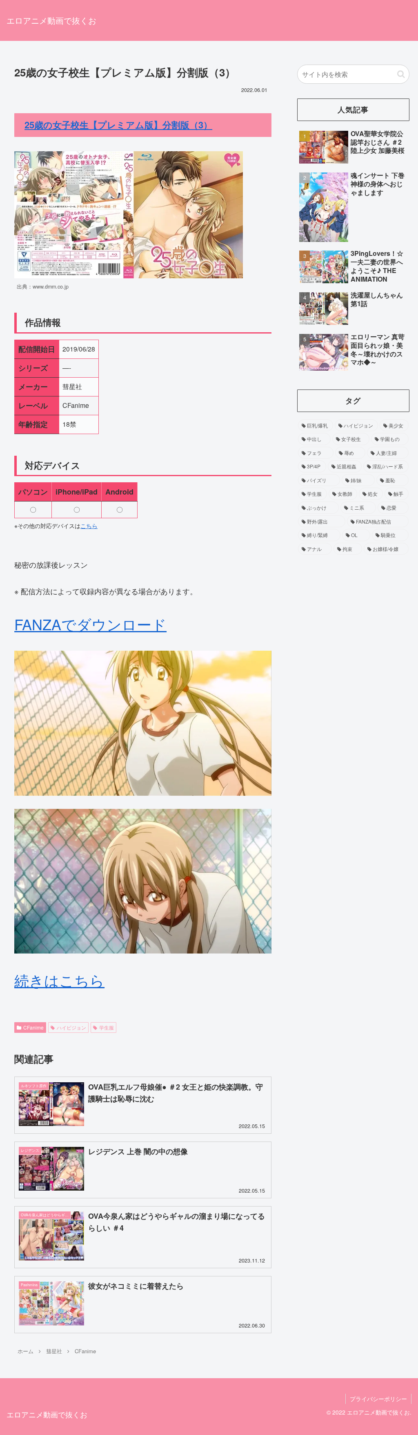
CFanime (33, 1027)
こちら (89, 526)
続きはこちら (59, 979)
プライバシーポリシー (378, 1399)
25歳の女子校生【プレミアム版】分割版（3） (118, 124)
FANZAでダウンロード (90, 623)
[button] (401, 74)
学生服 (106, 1027)
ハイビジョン (71, 1027)
